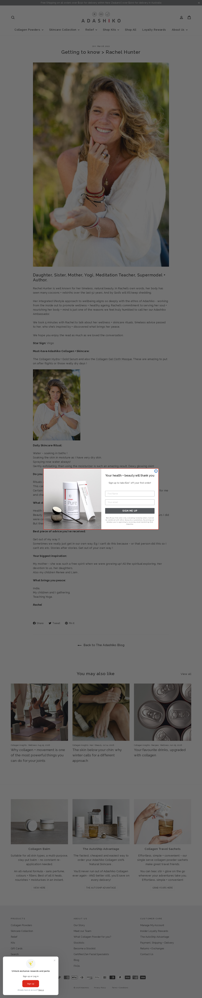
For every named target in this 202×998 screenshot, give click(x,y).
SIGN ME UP (129, 510)
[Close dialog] (156, 471)
